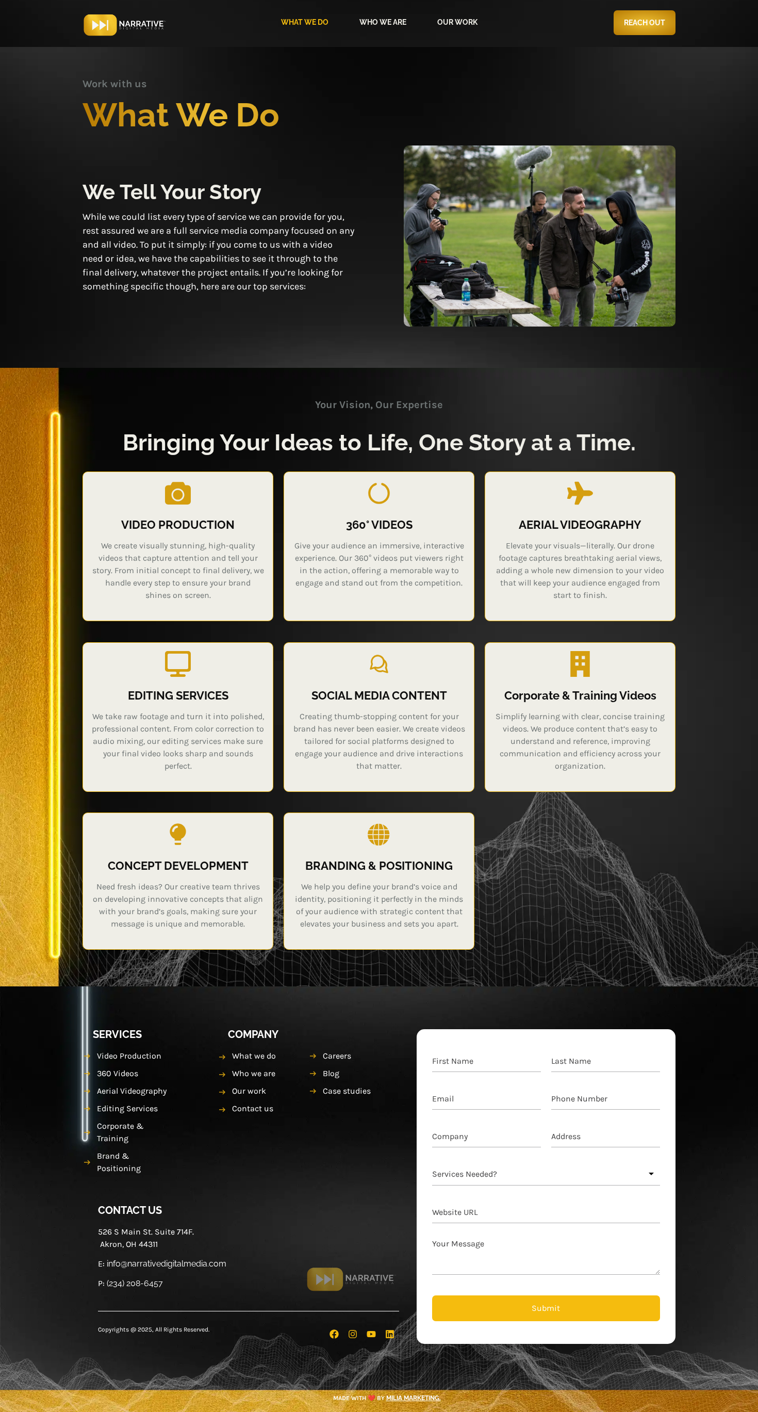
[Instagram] (352, 1334)
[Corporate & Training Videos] (580, 664)
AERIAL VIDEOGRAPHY (580, 524)
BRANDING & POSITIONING (379, 865)
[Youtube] (371, 1334)
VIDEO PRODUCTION (178, 524)
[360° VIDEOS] (379, 493)
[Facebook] (334, 1334)
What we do (304, 22)
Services (117, 1034)
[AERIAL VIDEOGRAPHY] (580, 493)
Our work (457, 22)
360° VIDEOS (379, 524)
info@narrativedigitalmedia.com (166, 1264)
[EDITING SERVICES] (178, 664)
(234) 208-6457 (135, 1283)
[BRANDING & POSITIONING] (379, 834)
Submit (546, 1308)
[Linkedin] (390, 1334)
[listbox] (546, 1174)
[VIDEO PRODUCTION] (178, 493)
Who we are (382, 22)
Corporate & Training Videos (580, 695)
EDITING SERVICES (178, 695)
